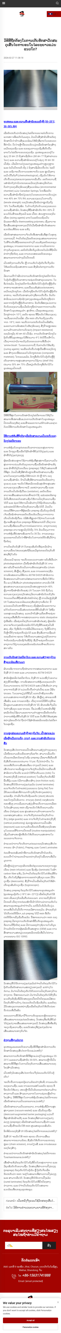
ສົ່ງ (49, 1245)
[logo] (22, 13)
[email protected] (34, 1281)
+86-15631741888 (36, 1275)
